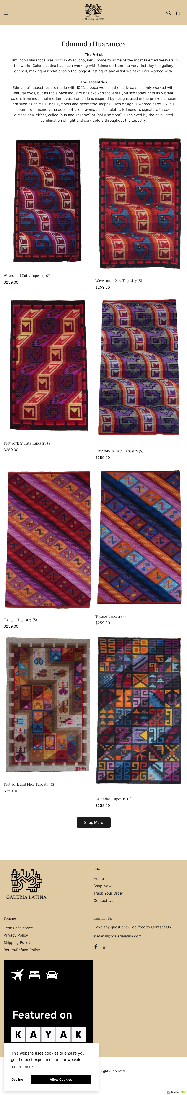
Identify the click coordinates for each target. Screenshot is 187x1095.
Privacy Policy (16, 935)
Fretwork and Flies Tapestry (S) (29, 784)
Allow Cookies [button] (61, 1079)
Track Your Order (108, 893)
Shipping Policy (17, 942)
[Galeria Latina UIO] (93, 12)
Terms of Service (18, 928)
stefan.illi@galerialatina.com (118, 936)
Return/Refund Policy (22, 950)
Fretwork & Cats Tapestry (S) (28, 443)
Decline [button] (17, 1079)
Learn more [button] (22, 1067)
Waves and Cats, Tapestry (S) (27, 275)
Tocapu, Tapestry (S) (20, 619)
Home (99, 878)
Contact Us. (161, 927)
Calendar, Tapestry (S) (113, 798)
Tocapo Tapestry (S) (111, 616)
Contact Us (103, 900)
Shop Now (103, 886)
